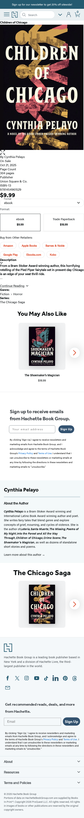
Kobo (53, 254)
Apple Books (29, 245)
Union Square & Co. (13, 181)
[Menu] (6, 14)
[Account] (68, 14)
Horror (18, 294)
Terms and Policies (17, 782)
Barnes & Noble (55, 245)
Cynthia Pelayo (14, 156)
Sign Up (66, 429)
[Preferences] (60, 15)
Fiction (4, 294)
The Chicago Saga (12, 302)
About (8, 761)
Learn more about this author (23, 554)
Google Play (10, 254)
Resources (11, 772)
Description (8, 260)
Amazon (8, 245)
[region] (42, 352)
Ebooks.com (33, 254)
